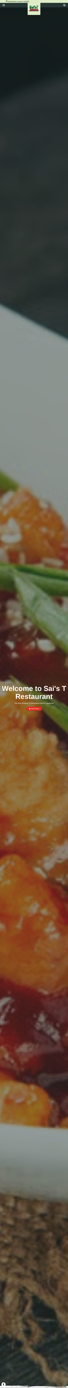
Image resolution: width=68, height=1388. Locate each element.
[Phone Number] (64, 5)
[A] (3, 1384)
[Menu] (3, 5)
